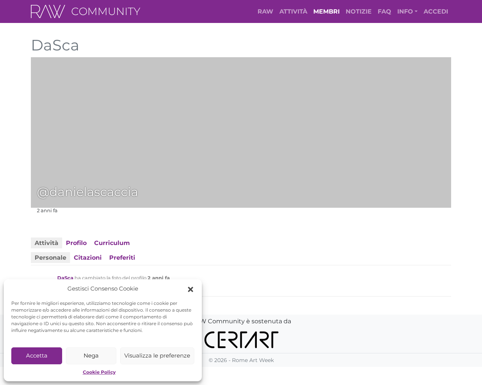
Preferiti (122, 257)
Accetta (36, 355)
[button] (190, 288)
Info (405, 11)
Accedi (436, 11)
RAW (265, 11)
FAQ (384, 11)
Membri (326, 11)
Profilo (76, 243)
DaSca (65, 278)
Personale (50, 257)
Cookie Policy (99, 372)
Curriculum (112, 243)
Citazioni (88, 257)
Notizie (359, 11)
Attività (293, 11)
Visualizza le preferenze (157, 355)
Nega (91, 355)
